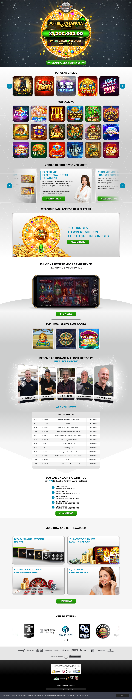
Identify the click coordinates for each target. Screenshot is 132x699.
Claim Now (66, 513)
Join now (66, 601)
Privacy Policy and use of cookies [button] (77, 695)
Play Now (66, 314)
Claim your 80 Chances (66, 62)
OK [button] (122, 695)
